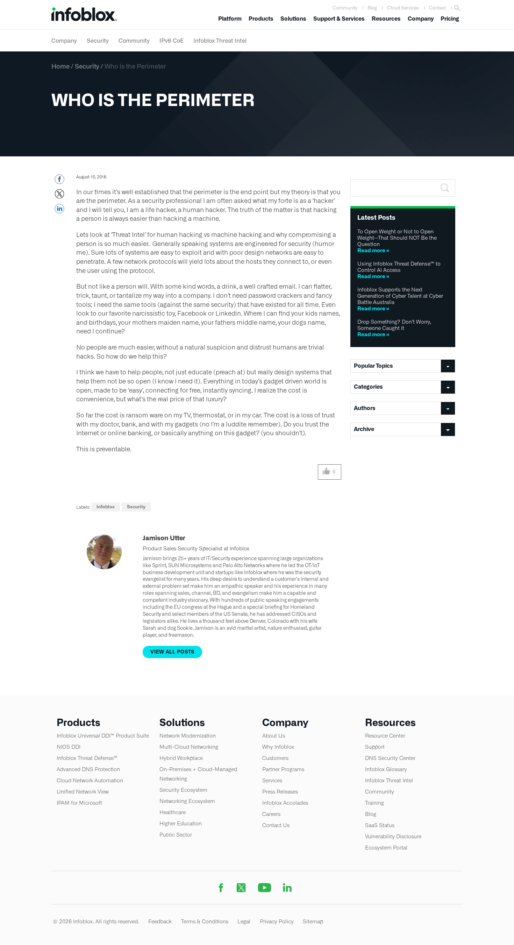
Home (60, 66)
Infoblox (106, 507)
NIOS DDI (68, 747)
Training (374, 803)
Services (272, 780)
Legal (243, 921)
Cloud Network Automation (90, 780)
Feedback (160, 921)
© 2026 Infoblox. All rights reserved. (96, 921)
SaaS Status (379, 825)
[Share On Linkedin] (59, 210)
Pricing (450, 18)
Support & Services (339, 18)
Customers (275, 758)
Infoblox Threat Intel (220, 40)
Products (261, 18)
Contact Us (276, 825)
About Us (273, 736)
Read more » (373, 250)
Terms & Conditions (204, 921)
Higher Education (180, 823)
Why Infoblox (278, 747)
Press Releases (280, 792)
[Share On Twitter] (59, 196)
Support (375, 747)
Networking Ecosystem (187, 801)
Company (421, 18)
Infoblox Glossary (386, 769)
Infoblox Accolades (285, 803)
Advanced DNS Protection (88, 769)
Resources (386, 18)
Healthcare (172, 812)
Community (345, 7)
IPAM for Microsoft (79, 803)
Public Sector (175, 835)
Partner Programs (283, 769)
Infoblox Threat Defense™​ (87, 758)
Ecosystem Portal (386, 848)
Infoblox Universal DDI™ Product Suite (103, 736)
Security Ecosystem (183, 790)
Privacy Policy (277, 921)
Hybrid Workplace (181, 758)
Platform (230, 18)
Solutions (293, 18)
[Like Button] (326, 472)
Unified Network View (83, 792)
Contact (437, 7)
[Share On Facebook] (59, 181)
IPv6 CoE (171, 40)
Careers (271, 814)
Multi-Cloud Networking (188, 747)
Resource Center (385, 736)
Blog (372, 7)
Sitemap (313, 921)
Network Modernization (187, 736)
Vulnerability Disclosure (393, 836)
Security (98, 40)
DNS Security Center (390, 758)
